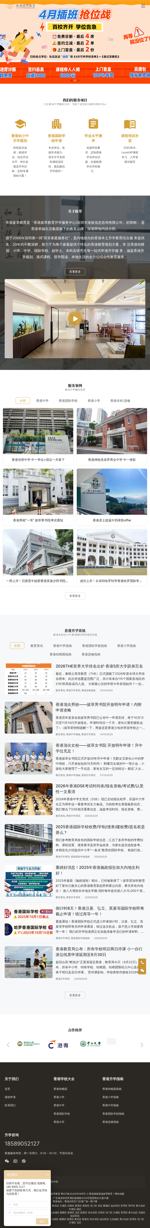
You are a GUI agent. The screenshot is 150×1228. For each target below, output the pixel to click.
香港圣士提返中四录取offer (112, 520)
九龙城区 (55, 1212)
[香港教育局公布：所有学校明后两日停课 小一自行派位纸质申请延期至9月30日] (29, 962)
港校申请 (10, 1097)
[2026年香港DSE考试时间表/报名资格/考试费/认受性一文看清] (29, 799)
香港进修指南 (88, 690)
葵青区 (86, 1205)
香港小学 (59, 1097)
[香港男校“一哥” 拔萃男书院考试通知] (38, 497)
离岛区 (56, 1205)
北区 (77, 1212)
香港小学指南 (110, 1097)
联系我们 (10, 1105)
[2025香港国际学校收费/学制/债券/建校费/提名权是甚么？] (29, 840)
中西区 (73, 1209)
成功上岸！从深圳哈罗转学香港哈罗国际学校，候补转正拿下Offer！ (113, 581)
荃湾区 (124, 1205)
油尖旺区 (116, 1205)
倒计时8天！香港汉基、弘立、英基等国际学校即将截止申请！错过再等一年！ (100, 911)
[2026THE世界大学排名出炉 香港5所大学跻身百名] (29, 679)
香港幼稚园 (60, 1088)
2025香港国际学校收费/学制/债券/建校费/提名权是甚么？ (100, 829)
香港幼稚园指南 (111, 1088)
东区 (100, 1205)
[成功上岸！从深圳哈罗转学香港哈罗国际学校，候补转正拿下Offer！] (112, 557)
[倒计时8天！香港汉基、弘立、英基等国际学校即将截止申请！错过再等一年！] (29, 921)
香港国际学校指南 (80, 856)
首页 (7, 1088)
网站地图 (119, 1193)
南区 (79, 1209)
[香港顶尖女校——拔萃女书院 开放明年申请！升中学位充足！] (29, 758)
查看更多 (75, 271)
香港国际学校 (62, 1113)
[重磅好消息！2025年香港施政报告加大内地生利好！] (29, 881)
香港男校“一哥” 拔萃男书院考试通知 (38, 520)
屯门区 (94, 1205)
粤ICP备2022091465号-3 (74, 1193)
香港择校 (93, 1193)
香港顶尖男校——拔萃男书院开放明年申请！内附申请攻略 (99, 707)
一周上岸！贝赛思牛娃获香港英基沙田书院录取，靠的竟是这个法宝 (39, 581)
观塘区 (107, 1205)
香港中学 (59, 1105)
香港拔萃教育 (53, 1193)
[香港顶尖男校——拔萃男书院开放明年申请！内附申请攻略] (29, 718)
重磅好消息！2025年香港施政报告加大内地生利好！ (97, 870)
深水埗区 (93, 1212)
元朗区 (71, 1205)
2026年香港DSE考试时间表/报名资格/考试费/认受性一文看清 (100, 789)
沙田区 (101, 1212)
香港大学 (59, 1121)
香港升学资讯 (73, 690)
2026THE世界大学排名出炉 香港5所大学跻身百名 (99, 666)
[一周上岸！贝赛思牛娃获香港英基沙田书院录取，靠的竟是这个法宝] (38, 557)
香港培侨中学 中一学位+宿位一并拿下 (38, 460)
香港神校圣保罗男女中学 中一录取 (112, 460)
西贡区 (78, 1205)
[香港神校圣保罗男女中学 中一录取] (112, 436)
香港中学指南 (73, 734)
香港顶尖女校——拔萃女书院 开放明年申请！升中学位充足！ (99, 748)
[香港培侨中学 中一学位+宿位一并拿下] (38, 436)
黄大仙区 (140, 1205)
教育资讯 (60, 690)
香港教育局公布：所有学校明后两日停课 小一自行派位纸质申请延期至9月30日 (99, 952)
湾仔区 (132, 1205)
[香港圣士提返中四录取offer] (112, 497)
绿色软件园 (52, 1181)
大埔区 (63, 1205)
